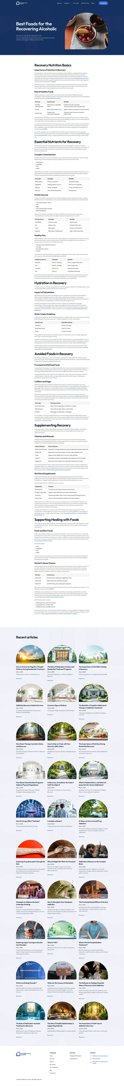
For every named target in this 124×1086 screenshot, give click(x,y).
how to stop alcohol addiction (69, 513)
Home (51, 1056)
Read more (19, 678)
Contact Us (103, 3)
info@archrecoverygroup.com (100, 1056)
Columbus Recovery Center (82, 78)
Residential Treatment (75, 1056)
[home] (21, 3)
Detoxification (73, 1058)
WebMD (53, 81)
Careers (52, 1061)
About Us (59, 3)
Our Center (76, 3)
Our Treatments (54, 1067)
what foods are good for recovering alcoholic (58, 470)
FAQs (92, 3)
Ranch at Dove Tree (61, 299)
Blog (51, 1070)
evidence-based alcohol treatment (68, 613)
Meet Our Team (85, 3)
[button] (67, 3)
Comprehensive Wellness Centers (78, 388)
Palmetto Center (81, 343)
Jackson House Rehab (45, 307)
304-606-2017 (96, 1058)
